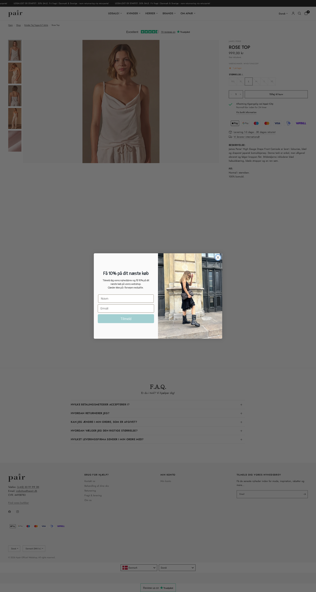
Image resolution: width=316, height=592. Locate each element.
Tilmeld (126, 319)
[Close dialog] (218, 257)
